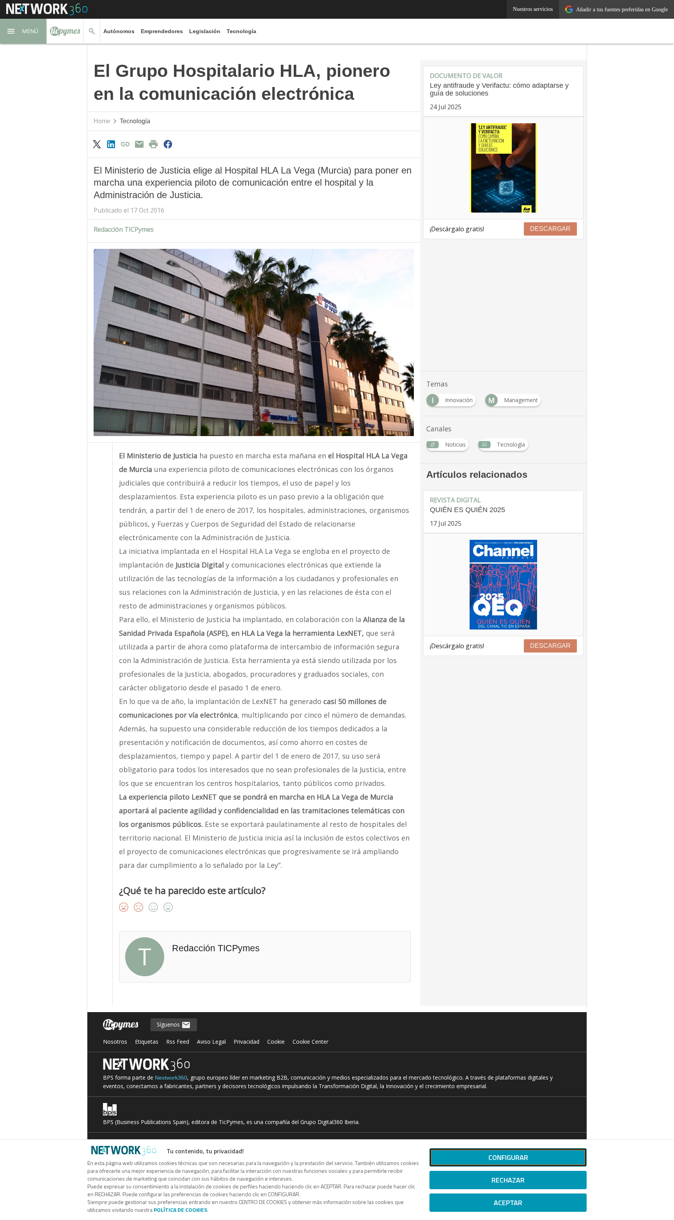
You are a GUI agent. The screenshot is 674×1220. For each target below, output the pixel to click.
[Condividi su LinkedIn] (111, 144)
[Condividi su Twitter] (96, 144)
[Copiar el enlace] (125, 144)
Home (102, 121)
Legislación (204, 31)
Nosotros (115, 1041)
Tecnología (241, 31)
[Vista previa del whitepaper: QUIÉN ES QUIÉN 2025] (503, 585)
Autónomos (119, 31)
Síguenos (169, 1024)
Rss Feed (177, 1041)
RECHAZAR (508, 1180)
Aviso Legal (211, 1041)
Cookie (276, 1041)
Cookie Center (310, 1041)
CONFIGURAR (508, 1157)
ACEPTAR (508, 1202)
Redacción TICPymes (124, 229)
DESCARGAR (550, 228)
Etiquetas (146, 1041)
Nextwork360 (171, 1078)
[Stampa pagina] (153, 144)
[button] (23, 31)
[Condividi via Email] (139, 144)
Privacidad (246, 1041)
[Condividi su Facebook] (167, 144)
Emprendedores (162, 31)
